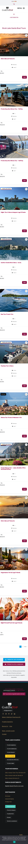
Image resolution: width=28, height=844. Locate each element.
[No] (26, 839)
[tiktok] (12, 714)
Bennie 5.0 (5, 726)
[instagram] (6, 714)
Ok (14, 841)
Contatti (4, 734)
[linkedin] (14, 714)
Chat (10, 726)
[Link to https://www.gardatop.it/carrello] (14, 4)
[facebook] (3, 714)
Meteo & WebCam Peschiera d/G (11, 717)
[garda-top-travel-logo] (7, 7)
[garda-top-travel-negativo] (10, 703)
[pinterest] (9, 714)
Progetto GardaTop (7, 721)
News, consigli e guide (8, 731)
